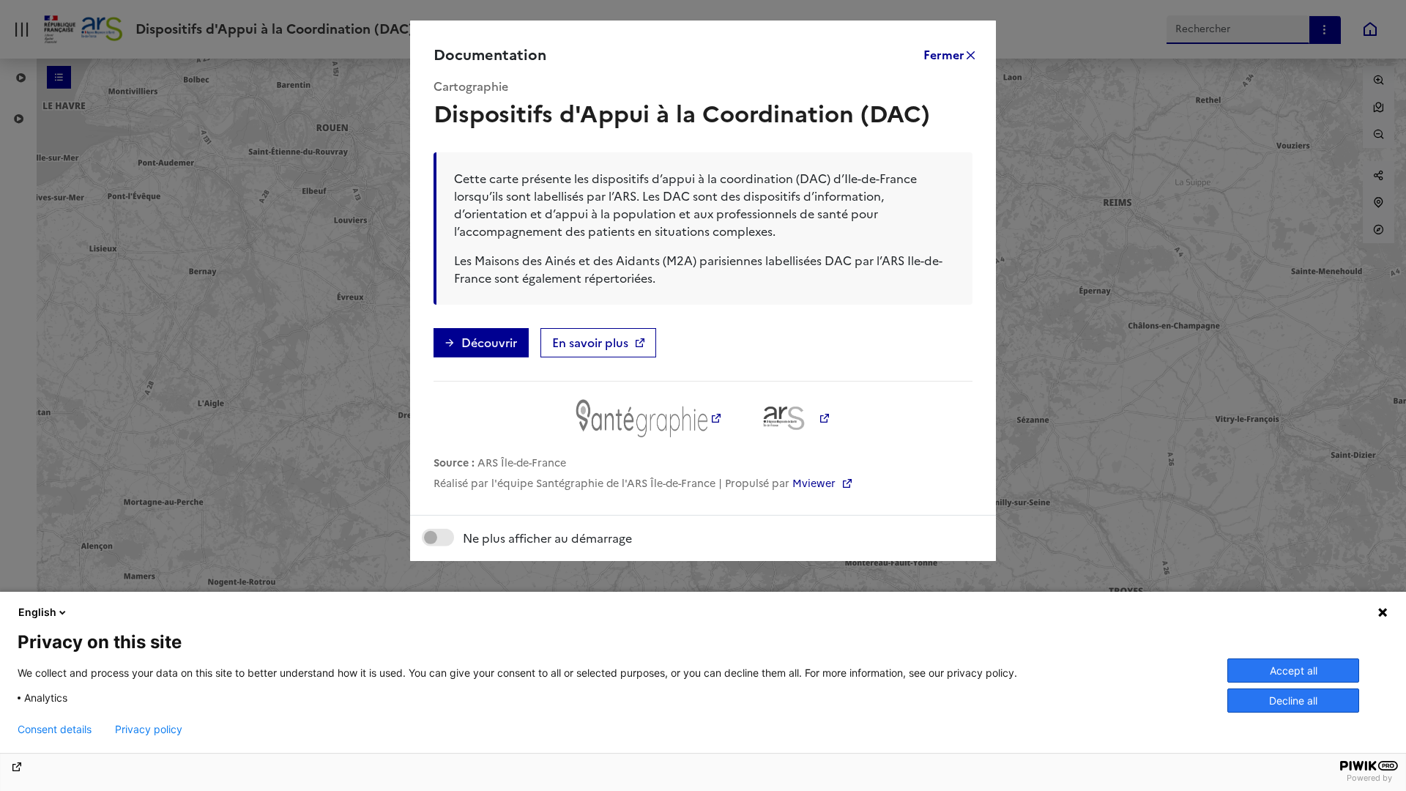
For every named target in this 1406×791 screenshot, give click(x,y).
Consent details (55, 729)
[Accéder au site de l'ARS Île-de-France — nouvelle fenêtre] (790, 418)
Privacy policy (148, 729)
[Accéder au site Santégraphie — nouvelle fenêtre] (649, 418)
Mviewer (815, 483)
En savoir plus (590, 343)
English (37, 612)
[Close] (948, 55)
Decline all (1293, 700)
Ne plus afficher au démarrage (547, 538)
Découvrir (489, 343)
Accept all (1293, 670)
